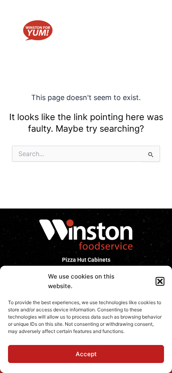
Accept (86, 354)
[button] (160, 281)
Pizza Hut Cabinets (86, 260)
